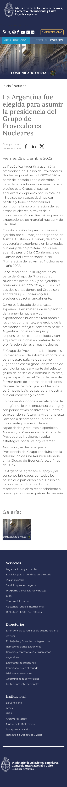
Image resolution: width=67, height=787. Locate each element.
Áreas (9, 708)
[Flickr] (32, 32)
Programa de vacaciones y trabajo (26, 590)
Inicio (7, 86)
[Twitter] (9, 32)
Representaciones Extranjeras (23, 646)
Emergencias (52, 32)
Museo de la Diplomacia (20, 724)
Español (57, 40)
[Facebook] (18, 32)
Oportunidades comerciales (22, 678)
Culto (9, 595)
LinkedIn (34, 147)
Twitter (42, 147)
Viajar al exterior (16, 579)
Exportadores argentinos (21, 662)
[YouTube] (23, 32)
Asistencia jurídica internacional (25, 606)
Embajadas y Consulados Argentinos (28, 641)
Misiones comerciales (19, 673)
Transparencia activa (18, 729)
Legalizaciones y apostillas (21, 569)
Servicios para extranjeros (21, 585)
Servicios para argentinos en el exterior (29, 574)
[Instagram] (14, 32)
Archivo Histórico (16, 718)
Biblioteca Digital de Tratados (24, 612)
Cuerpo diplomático (18, 601)
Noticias (20, 86)
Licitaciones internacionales (22, 684)
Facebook (26, 147)
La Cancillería (14, 702)
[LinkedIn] (28, 32)
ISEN (9, 713)
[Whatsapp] (4, 32)
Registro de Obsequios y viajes (24, 734)
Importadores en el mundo (22, 668)
